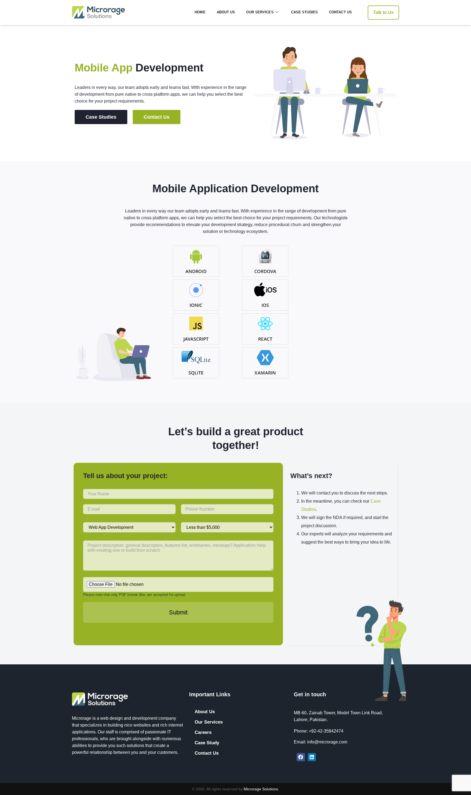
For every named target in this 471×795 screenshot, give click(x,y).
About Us (226, 12)
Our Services (259, 12)
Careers (203, 732)
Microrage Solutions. (261, 789)
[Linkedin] (312, 757)
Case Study (207, 742)
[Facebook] (301, 757)
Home (200, 12)
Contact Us (340, 12)
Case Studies (304, 12)
